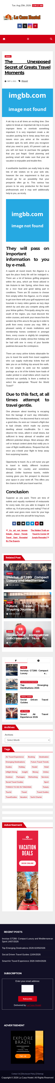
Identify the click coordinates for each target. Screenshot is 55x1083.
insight (25, 772)
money (35, 772)
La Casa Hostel (33, 1005)
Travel (8, 56)
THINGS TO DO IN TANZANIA (18, 787)
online (46, 772)
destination (44, 757)
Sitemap (40, 1074)
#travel (24, 81)
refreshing (33, 777)
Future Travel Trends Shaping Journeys (27, 607)
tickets (46, 787)
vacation (23, 797)
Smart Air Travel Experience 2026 (34, 715)
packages (20, 777)
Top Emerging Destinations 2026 (34, 686)
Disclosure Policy (28, 1074)
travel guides (43, 792)
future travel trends (40, 762)
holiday (22, 767)
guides (9, 767)
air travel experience (15, 757)
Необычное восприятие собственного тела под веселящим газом (27, 638)
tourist (8, 792)
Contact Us (16, 1074)
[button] (51, 39)
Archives (9, 735)
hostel (34, 767)
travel (24, 792)
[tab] (16, 660)
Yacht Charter (36, 797)
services (45, 777)
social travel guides (14, 782)
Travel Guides (26, 696)
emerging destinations (15, 762)
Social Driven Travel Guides (15, 954)
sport (46, 782)
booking (31, 757)
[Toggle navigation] (28, 39)
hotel (46, 767)
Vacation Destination (29, 682)
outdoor (9, 777)
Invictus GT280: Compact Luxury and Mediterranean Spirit (27, 580)
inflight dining (11, 772)
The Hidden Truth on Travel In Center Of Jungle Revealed (40, 534)
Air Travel (25, 711)
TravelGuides (11, 797)
